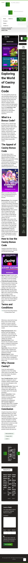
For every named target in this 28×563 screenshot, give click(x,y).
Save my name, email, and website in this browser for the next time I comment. (9, 539)
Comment (5, 515)
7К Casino (23, 53)
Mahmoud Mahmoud (9, 433)
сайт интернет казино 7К (23, 226)
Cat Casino (23, 63)
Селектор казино (24, 129)
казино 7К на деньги (23, 159)
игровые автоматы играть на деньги (24, 149)
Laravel (23, 72)
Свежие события (23, 123)
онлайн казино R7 (23, 185)
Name (5, 530)
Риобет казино (23, 119)
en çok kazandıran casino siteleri (24, 68)
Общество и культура (24, 102)
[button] (19, 24)
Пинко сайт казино (23, 114)
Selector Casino (23, 87)
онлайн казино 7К (23, 180)
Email (9, 530)
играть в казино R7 (23, 143)
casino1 (7, 438)
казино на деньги (23, 175)
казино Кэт (23, 171)
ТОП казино (23, 133)
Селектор (24, 126)
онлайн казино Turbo (23, 190)
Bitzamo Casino (23, 59)
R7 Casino (23, 75)
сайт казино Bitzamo (23, 231)
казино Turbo (23, 168)
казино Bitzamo (23, 164)
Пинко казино (23, 105)
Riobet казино (23, 83)
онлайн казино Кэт (23, 195)
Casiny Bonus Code (11, 107)
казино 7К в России (23, 154)
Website (14, 530)
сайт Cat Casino (23, 220)
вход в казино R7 (23, 137)
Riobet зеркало (23, 79)
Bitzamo (23, 55)
